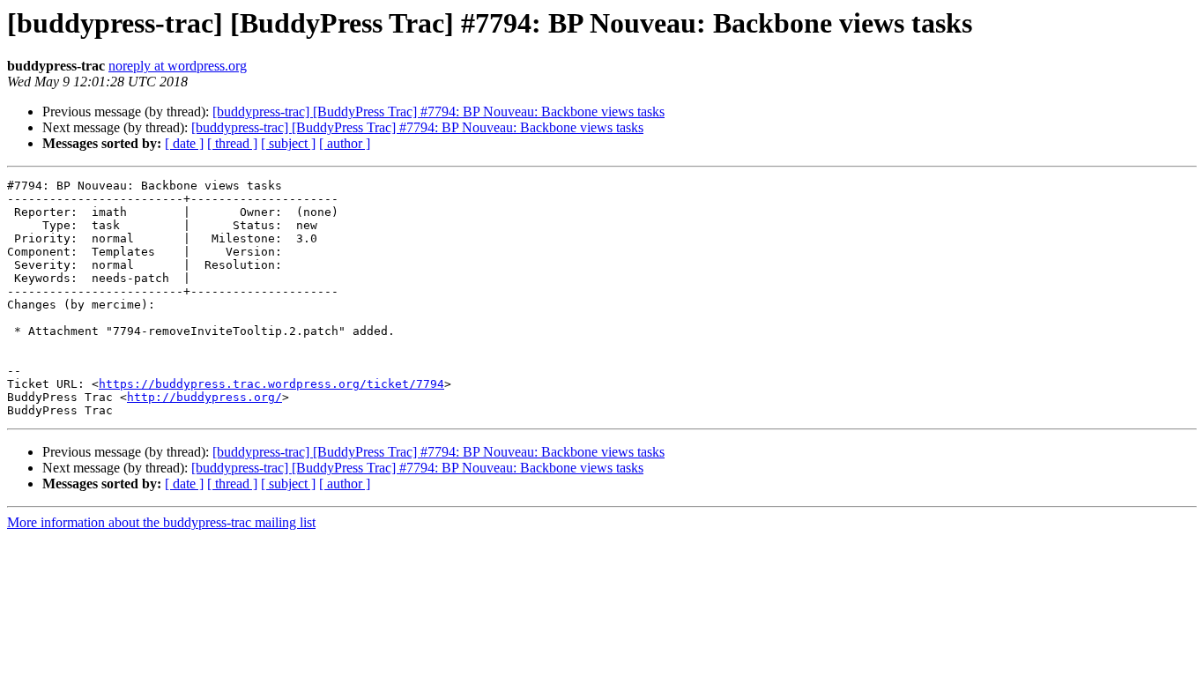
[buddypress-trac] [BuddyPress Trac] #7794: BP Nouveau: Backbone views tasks (438, 111)
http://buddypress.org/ (204, 397)
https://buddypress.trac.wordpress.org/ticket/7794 (271, 384)
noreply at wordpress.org (177, 65)
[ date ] (184, 143)
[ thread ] (232, 143)
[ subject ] (288, 143)
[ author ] (344, 143)
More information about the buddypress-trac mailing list (161, 522)
